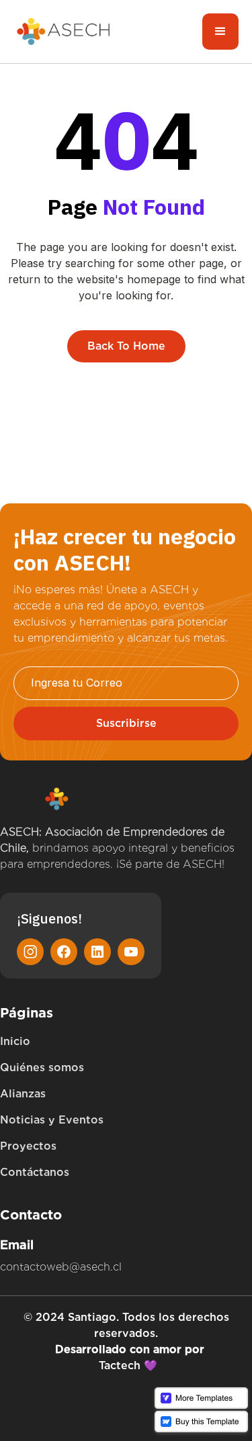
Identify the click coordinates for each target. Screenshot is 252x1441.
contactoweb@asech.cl (61, 1266)
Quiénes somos (42, 1067)
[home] (63, 32)
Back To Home (126, 346)
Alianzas (23, 1093)
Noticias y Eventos (51, 1119)
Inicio (15, 1041)
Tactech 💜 (128, 1365)
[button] (220, 31)
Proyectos (28, 1146)
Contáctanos (34, 1172)
